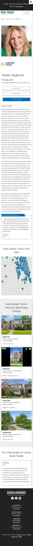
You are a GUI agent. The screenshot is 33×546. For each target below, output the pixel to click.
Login (26, 13)
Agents (8, 19)
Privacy (18, 535)
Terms (24, 535)
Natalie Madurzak (16, 19)
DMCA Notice (15, 537)
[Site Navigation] (31, 2)
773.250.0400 (16, 529)
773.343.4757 (7, 80)
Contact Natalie (16, 99)
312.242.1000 (16, 509)
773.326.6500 (16, 515)
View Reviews (16, 93)
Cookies (29, 535)
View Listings (16, 88)
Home (2, 19)
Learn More (19, 6)
